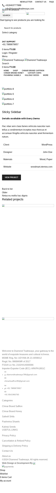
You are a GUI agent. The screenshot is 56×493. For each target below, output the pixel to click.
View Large (51, 206)
